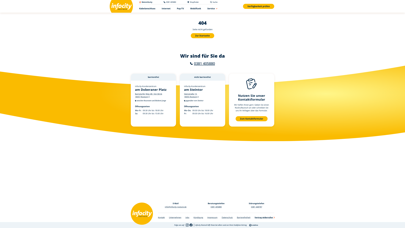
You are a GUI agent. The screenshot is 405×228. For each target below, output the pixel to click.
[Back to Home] (121, 6)
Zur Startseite (202, 35)
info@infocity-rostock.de (175, 207)
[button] (212, 8)
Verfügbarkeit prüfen (258, 6)
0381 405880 (204, 63)
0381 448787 (256, 207)
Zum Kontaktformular (251, 118)
